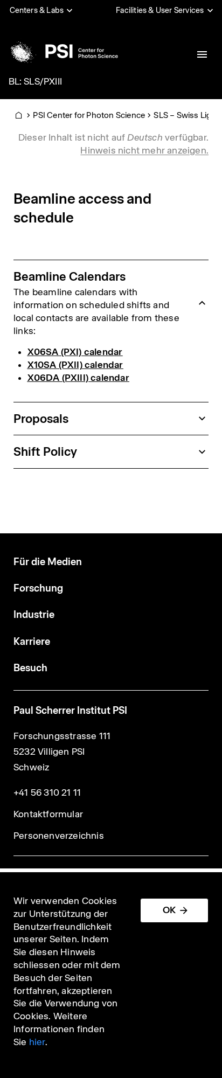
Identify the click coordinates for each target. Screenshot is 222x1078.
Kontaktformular (48, 814)
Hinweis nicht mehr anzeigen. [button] (144, 150)
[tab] (111, 303)
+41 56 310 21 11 (47, 792)
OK (169, 910)
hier (37, 1042)
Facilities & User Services (160, 10)
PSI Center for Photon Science (89, 115)
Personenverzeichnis (58, 835)
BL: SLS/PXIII (36, 81)
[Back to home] (62, 51)
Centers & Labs (37, 10)
